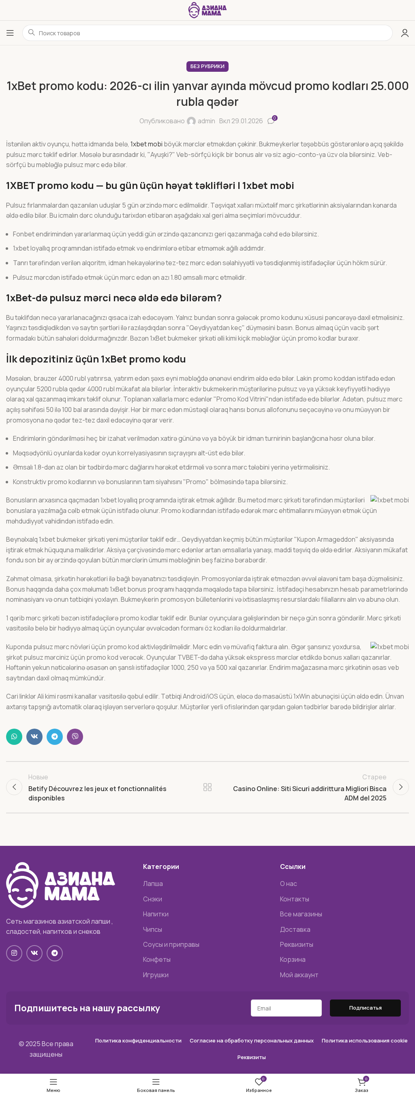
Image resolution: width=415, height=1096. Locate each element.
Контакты (294, 898)
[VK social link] (34, 737)
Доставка (295, 929)
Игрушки (156, 974)
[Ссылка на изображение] (60, 884)
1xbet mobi (146, 143)
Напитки (156, 913)
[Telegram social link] (55, 737)
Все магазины (301, 913)
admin (206, 120)
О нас (288, 883)
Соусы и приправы (171, 944)
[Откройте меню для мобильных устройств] (10, 33)
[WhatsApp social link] (14, 737)
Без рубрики (207, 66)
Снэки (152, 898)
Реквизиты (296, 944)
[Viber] (75, 737)
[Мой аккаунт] (405, 33)
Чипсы (152, 929)
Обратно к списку (207, 787)
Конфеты (157, 959)
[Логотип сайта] (207, 9)
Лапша (153, 883)
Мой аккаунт (299, 974)
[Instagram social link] (14, 953)
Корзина (293, 959)
